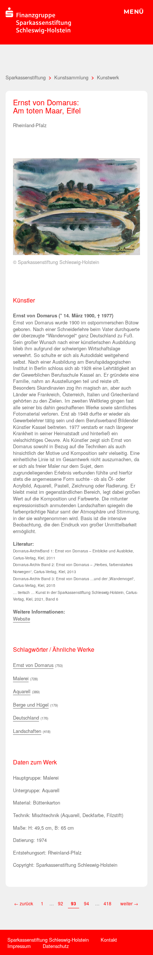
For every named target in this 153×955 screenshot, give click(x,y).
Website (21, 618)
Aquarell (21, 691)
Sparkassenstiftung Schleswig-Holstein (48, 939)
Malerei (21, 678)
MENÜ (134, 11)
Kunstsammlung (71, 77)
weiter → (129, 903)
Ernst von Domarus (33, 664)
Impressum (19, 945)
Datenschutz (56, 945)
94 (86, 903)
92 (60, 903)
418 (108, 903)
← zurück (23, 903)
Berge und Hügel (31, 704)
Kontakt (109, 939)
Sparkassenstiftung (26, 77)
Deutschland (26, 717)
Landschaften (27, 730)
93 (73, 903)
